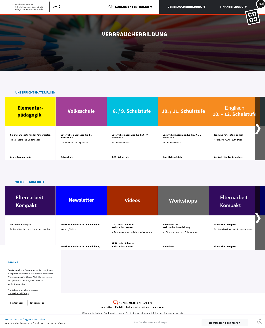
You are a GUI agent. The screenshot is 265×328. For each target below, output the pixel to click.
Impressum (158, 307)
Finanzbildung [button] (232, 7)
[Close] (260, 322)
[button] (260, 128)
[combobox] (67, 9)
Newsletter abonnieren (224, 322)
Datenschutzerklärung (18, 293)
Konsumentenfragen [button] (132, 7)
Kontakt (119, 307)
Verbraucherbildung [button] (185, 7)
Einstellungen (16, 302)
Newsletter (106, 307)
